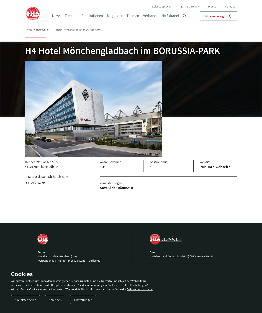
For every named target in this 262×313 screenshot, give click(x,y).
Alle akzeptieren (25, 300)
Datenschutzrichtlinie (140, 289)
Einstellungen (83, 300)
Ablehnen (55, 300)
